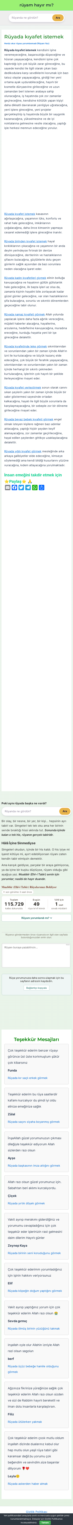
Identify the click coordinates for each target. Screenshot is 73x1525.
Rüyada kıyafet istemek (19, 214)
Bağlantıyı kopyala (36, 987)
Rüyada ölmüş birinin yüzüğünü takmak (34, 1328)
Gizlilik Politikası (36, 1511)
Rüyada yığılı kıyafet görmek (22, 451)
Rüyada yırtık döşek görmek (26, 1203)
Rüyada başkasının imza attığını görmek (34, 1165)
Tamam (45, 1522)
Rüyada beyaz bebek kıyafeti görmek (28, 419)
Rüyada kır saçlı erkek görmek (28, 1078)
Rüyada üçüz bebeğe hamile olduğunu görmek (33, 1369)
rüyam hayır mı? (37, 5)
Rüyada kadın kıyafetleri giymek (25, 278)
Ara (58, 17)
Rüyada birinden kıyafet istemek (25, 241)
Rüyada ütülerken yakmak (25, 1421)
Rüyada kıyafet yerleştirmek (22, 387)
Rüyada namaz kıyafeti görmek (24, 314)
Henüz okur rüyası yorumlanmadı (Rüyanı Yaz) (26, 43)
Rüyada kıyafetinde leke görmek (25, 346)
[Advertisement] (36, 171)
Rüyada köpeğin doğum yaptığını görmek (35, 1290)
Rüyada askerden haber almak (28, 1483)
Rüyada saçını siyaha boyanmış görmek (34, 1121)
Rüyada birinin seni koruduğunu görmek (34, 1253)
